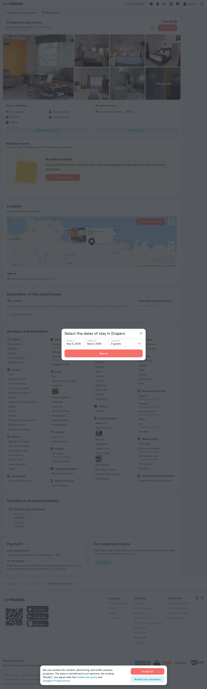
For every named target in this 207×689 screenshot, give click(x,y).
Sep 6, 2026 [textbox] (94, 343)
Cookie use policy (87, 677)
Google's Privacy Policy (56, 680)
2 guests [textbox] (116, 343)
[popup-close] (141, 333)
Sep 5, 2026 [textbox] (74, 343)
